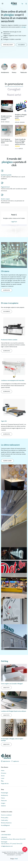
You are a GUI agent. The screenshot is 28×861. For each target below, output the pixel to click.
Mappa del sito (5, 783)
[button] (2, 3)
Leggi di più (14, 221)
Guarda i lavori (7, 460)
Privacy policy (4, 817)
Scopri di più (6, 290)
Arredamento (4, 795)
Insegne (3, 803)
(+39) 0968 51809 (6, 834)
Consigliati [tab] (14, 89)
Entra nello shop (8, 44)
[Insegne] (23, 66)
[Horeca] (4, 66)
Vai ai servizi (21, 44)
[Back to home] (14, 3)
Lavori (2, 778)
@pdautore (16, 761)
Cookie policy (4, 820)
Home (2, 770)
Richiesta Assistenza (6, 822)
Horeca (3, 798)
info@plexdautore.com (7, 846)
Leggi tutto (6, 687)
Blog (2, 781)
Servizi (3, 775)
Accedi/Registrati (5, 825)
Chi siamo (3, 773)
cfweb (16, 858)
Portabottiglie (4, 792)
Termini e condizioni (6, 815)
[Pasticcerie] (14, 66)
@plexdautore (6, 761)
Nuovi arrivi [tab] (14, 94)
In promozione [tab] (14, 84)
